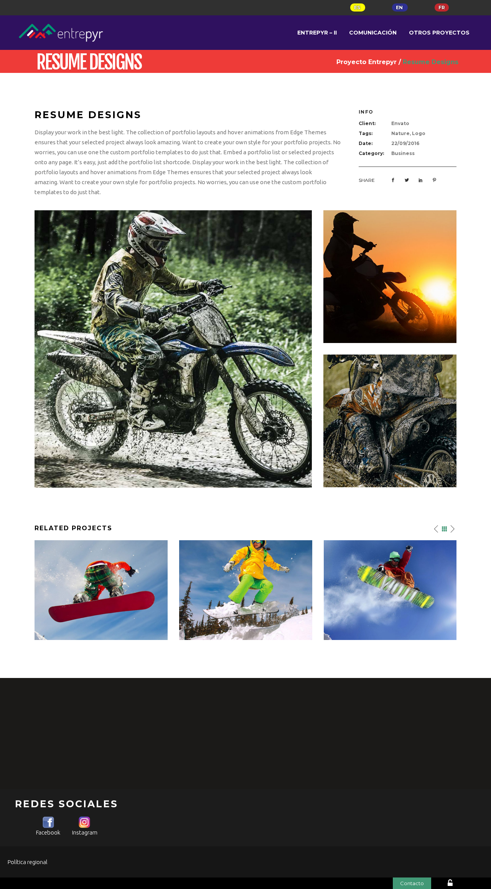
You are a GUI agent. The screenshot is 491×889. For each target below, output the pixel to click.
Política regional (28, 862)
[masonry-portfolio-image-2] (389, 421)
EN (400, 7)
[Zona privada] (461, 884)
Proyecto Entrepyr (366, 62)
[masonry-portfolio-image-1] (173, 349)
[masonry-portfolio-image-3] (389, 276)
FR (441, 7)
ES (357, 7)
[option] (101, 590)
